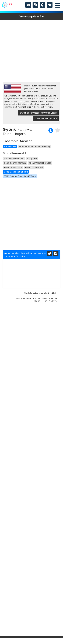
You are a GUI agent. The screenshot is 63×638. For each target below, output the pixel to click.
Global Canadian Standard (16, 171)
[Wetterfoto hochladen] (28, 5)
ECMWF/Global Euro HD (40, 163)
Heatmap (46, 146)
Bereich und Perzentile (29, 146)
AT (10, 4)
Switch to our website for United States (38, 112)
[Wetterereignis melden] (35, 5)
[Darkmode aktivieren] (42, 5)
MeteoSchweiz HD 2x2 (14, 158)
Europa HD (32, 158)
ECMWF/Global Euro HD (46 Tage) (20, 176)
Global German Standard (15, 163)
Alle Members (10, 146)
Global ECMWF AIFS (13, 167)
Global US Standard (33, 167)
